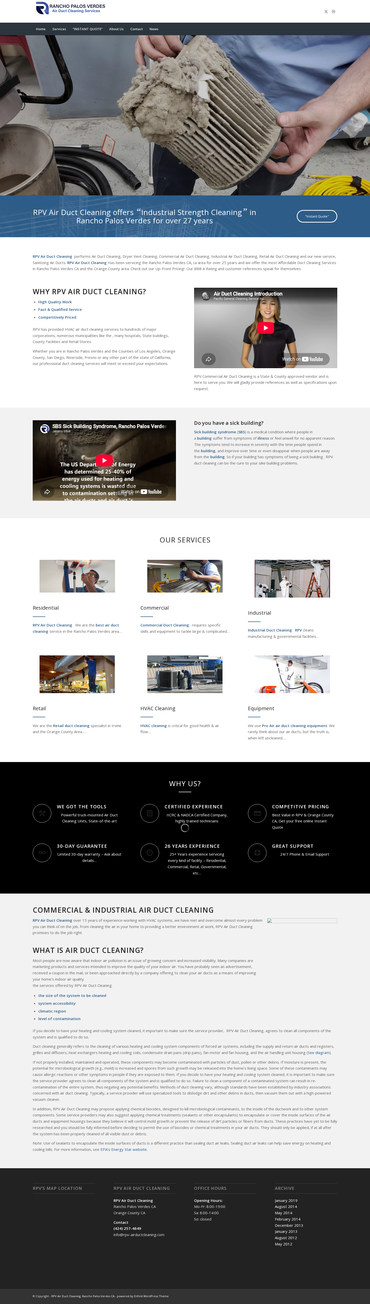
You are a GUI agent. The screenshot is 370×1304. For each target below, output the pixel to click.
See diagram (318, 1052)
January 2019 (286, 1200)
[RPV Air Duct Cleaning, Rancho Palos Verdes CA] (70, 11)
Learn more (50, 134)
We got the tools (81, 806)
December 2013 (289, 1225)
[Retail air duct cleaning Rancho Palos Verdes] (77, 674)
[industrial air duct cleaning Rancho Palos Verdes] (292, 579)
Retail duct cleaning (71, 725)
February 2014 (288, 1219)
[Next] (365, 110)
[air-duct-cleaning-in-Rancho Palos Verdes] (77, 576)
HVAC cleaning (153, 725)
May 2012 (283, 1243)
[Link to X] (326, 11)
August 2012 (286, 1237)
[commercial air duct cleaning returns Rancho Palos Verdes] (185, 576)
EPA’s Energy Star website (123, 1149)
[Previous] (4, 110)
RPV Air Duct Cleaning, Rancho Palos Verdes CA (83, 1296)
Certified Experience (194, 806)
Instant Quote (91, 134)
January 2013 (286, 1231)
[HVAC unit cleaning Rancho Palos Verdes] (185, 674)
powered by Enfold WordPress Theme (143, 1296)
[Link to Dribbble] (333, 11)
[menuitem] (41, 29)
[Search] (334, 29)
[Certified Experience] (149, 813)
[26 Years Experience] (149, 853)
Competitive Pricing (300, 806)
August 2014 (286, 1206)
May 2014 (283, 1212)
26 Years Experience (192, 846)
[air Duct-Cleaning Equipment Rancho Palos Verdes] (292, 674)
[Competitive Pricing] (257, 813)
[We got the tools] (42, 813)
